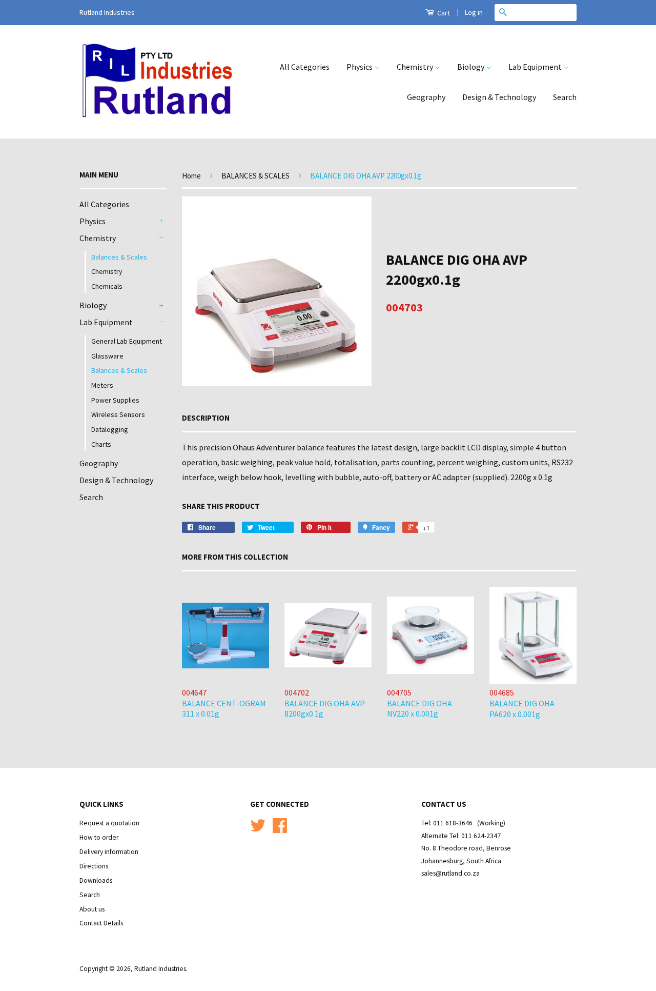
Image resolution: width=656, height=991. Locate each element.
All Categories (305, 67)
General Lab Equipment (126, 341)
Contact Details (101, 923)
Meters (102, 385)
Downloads (95, 880)
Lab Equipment (535, 67)
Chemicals (106, 286)
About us (92, 909)
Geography (426, 97)
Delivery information (108, 851)
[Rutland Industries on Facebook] (280, 829)
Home (191, 176)
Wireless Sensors (118, 414)
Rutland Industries (160, 968)
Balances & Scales (119, 257)
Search (565, 97)
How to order (98, 837)
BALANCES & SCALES (255, 176)
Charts (101, 444)
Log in (474, 12)
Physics (360, 67)
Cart (443, 12)
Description (206, 418)
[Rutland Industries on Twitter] (257, 829)
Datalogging (109, 429)
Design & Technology (499, 97)
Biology (471, 67)
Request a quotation (109, 823)
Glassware (107, 356)
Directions (93, 866)
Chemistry (416, 67)
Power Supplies (115, 400)
